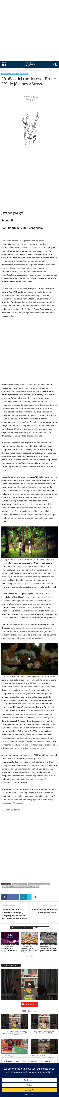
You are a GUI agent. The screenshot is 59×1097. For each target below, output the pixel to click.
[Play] (29, 542)
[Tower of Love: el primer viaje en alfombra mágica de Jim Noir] (10, 938)
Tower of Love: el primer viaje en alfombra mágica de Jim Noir (9, 949)
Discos (5, 74)
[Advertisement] (29, 30)
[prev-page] (27, 956)
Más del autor (41, 928)
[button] (33, 1011)
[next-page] (31, 956)
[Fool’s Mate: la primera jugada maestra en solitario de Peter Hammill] (29, 938)
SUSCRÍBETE (31, 1004)
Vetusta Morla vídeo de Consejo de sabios (45, 911)
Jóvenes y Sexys (17, 886)
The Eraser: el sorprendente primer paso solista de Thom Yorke (48, 949)
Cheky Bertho (34, 884)
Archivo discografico (14, 71)
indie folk (45, 884)
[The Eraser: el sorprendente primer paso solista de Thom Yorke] (49, 938)
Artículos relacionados (21, 928)
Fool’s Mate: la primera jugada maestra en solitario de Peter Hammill (29, 949)
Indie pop (6, 886)
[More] (35, 897)
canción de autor (19, 884)
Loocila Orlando (31, 886)
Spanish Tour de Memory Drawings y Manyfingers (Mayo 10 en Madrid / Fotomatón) (14, 914)
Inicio (3, 71)
